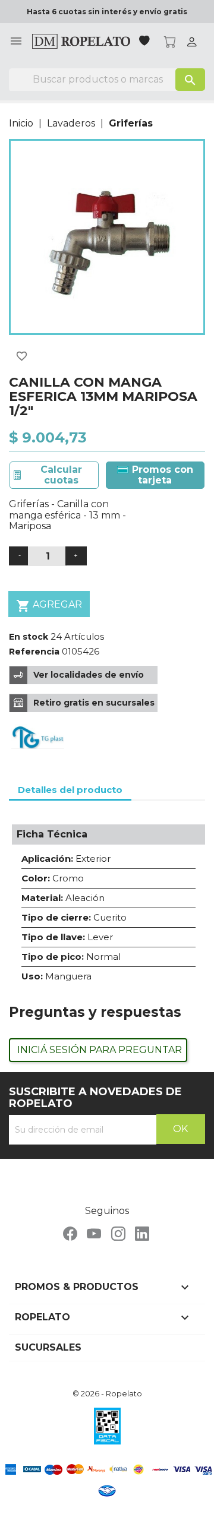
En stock (28, 636)
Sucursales (48, 1347)
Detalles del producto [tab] (70, 789)
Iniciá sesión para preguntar (99, 1049)
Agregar (49, 606)
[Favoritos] (145, 42)
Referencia (34, 651)
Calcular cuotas (61, 475)
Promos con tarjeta (161, 475)
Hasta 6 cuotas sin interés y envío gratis (107, 11)
